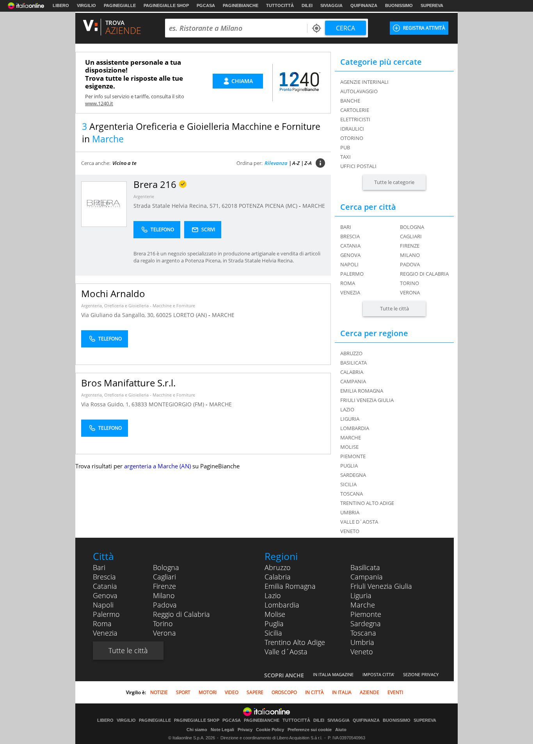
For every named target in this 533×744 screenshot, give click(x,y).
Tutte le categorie (394, 182)
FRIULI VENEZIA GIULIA (367, 400)
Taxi (345, 156)
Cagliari (411, 236)
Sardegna (365, 623)
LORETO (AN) (190, 315)
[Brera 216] (104, 203)
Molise (275, 614)
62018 (229, 205)
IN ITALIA (342, 692)
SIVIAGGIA (331, 5)
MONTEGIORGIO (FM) (177, 404)
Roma (347, 283)
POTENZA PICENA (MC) (269, 205)
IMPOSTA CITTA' (378, 674)
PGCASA (206, 5)
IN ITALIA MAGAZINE (333, 674)
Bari (345, 226)
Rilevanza (276, 163)
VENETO (349, 531)
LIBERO (61, 5)
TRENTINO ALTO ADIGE (367, 503)
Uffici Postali (358, 166)
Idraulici (352, 128)
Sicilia (273, 633)
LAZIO (347, 409)
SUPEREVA (432, 5)
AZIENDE (369, 692)
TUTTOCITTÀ (280, 5)
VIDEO (231, 692)
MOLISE (349, 446)
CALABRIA (351, 372)
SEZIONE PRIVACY (421, 674)
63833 (139, 404)
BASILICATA (353, 362)
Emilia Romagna (290, 586)
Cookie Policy (270, 729)
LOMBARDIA (354, 428)
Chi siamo (197, 729)
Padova (410, 264)
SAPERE (255, 692)
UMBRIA (349, 512)
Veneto (361, 651)
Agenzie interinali (364, 81)
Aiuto (340, 729)
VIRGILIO (86, 5)
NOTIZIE (159, 692)
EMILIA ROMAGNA (361, 390)
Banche (350, 100)
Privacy (245, 729)
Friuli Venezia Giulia (381, 586)
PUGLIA (349, 465)
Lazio (273, 595)
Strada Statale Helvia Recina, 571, (177, 205)
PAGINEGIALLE (120, 5)
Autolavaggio (359, 91)
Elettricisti (355, 119)
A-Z (296, 163)
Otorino (351, 138)
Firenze (409, 245)
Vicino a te (124, 163)
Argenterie (143, 196)
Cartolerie (354, 109)
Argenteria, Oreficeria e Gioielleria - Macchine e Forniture (138, 305)
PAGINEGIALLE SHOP (166, 5)
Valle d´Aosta (286, 651)
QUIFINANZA (363, 5)
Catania (350, 245)
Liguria (360, 595)
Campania (366, 576)
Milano (410, 255)
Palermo (352, 273)
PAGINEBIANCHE (240, 5)
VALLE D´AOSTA (359, 521)
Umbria (362, 642)
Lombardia (282, 604)
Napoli (349, 264)
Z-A (308, 163)
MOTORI (208, 692)
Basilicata (365, 567)
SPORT (183, 692)
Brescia (350, 236)
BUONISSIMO (399, 5)
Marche (362, 604)
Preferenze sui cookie (310, 729)
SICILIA (348, 484)
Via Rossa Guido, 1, (106, 404)
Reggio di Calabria (424, 273)
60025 (164, 315)
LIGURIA (349, 418)
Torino (409, 283)
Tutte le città (394, 308)
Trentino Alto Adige (295, 642)
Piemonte (365, 614)
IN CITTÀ (314, 692)
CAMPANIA (353, 381)
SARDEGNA (353, 474)
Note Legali (222, 729)
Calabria (278, 576)
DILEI (307, 5)
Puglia (274, 623)
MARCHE (313, 205)
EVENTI (395, 692)
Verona (410, 292)
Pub (345, 147)
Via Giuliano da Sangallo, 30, (118, 315)
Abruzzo (278, 567)
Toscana (363, 633)
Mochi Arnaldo (113, 293)
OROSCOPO (284, 692)
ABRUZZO (351, 353)
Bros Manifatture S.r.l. (128, 382)
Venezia (350, 292)
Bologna (412, 226)
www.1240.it (99, 103)
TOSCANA (351, 493)
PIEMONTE (353, 456)
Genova (350, 255)
